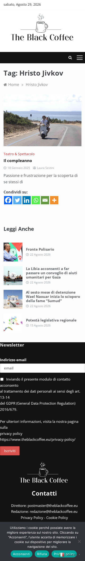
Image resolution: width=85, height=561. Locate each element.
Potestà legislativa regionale (51, 320)
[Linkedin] (26, 200)
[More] (54, 200)
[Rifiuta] (79, 541)
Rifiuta (42, 554)
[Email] (45, 200)
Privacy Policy (32, 517)
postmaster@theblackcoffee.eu (53, 505)
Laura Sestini (45, 168)
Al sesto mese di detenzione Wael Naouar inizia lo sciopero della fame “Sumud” (53, 296)
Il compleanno (18, 160)
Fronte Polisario (40, 249)
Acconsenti (21, 554)
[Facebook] (8, 200)
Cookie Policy (57, 517)
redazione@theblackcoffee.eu (53, 511)
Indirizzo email (13, 359)
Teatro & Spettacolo (19, 154)
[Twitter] (17, 200)
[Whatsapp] (36, 200)
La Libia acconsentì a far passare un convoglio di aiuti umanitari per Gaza (51, 272)
